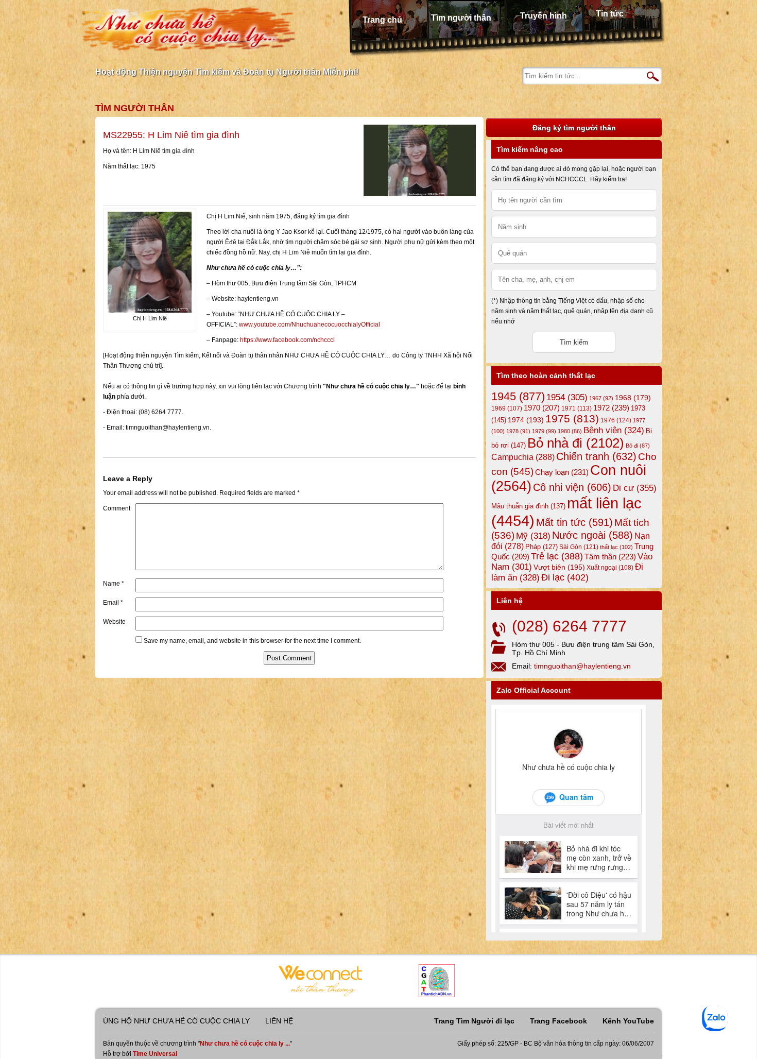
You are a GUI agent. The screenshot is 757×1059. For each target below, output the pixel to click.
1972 (611, 407)
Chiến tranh (596, 456)
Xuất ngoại (610, 567)
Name (113, 583)
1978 (518, 431)
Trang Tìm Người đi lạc (474, 1021)
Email (113, 602)
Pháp (541, 547)
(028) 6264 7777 (569, 626)
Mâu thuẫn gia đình (528, 506)
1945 (518, 396)
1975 (572, 419)
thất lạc (616, 547)
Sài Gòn (578, 547)
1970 (542, 408)
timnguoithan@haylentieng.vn (582, 666)
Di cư (635, 488)
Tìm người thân (461, 17)
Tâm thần (610, 556)
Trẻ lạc (557, 556)
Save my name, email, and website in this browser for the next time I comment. (252, 640)
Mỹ (533, 536)
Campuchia (523, 457)
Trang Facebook (558, 1021)
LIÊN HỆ (279, 1021)
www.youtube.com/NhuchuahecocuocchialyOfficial (309, 324)
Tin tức (610, 13)
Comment (116, 508)
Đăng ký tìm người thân (574, 128)
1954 (567, 397)
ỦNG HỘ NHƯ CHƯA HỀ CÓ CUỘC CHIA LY (176, 1021)
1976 (615, 420)
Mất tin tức (574, 522)
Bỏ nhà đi (575, 443)
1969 (506, 408)
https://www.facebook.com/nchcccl (287, 340)
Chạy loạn (562, 472)
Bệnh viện (613, 430)
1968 (633, 398)
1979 (544, 431)
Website (114, 621)
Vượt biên (559, 567)
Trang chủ (382, 19)
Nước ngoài (592, 535)
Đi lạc (565, 577)
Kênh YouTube (628, 1021)
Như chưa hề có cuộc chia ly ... (245, 1043)
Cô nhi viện (572, 487)
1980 (570, 431)
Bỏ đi (638, 445)
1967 (601, 398)
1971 (576, 408)
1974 (526, 420)
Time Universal (155, 1053)
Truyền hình (543, 15)
